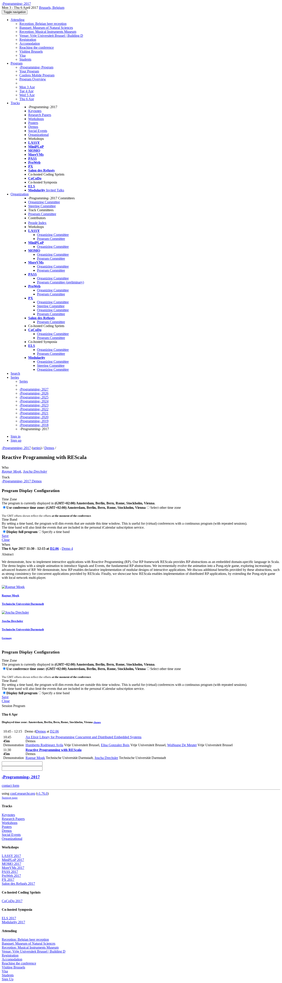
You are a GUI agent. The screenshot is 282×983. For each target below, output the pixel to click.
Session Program (13, 706)
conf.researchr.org (22, 793)
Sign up (16, 440)
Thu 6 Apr (26, 99)
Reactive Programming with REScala (54, 750)
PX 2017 (8, 879)
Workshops (36, 119)
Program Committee (42, 214)
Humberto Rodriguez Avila (44, 745)
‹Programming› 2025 (33, 397)
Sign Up (7, 979)
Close (6, 540)
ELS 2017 (9, 918)
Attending (17, 20)
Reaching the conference (36, 47)
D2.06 (54, 548)
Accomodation (29, 43)
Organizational (38, 135)
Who (5, 467)
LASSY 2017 (11, 856)
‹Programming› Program (36, 67)
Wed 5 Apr (27, 95)
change (97, 722)
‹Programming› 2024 (33, 401)
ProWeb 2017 (11, 875)
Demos (33, 127)
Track (6, 477)
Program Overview (32, 79)
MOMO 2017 (11, 864)
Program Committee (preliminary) (60, 282)
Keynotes (34, 111)
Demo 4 (67, 548)
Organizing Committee (44, 202)
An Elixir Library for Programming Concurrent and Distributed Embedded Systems (83, 737)
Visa (22, 55)
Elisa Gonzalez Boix (115, 745)
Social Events (37, 131)
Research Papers (39, 115)
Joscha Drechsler (35, 471)
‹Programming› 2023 (33, 405)
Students (25, 59)
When (6, 544)
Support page (10, 797)
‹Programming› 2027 (33, 389)
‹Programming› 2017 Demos (22, 481)
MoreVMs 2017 (13, 868)
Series (23, 381)
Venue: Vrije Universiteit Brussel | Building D (51, 35)
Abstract (7, 554)
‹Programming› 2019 (33, 421)
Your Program (29, 71)
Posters (33, 123)
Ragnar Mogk (11, 471)
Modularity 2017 (13, 922)
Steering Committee (42, 206)
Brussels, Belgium (51, 7)
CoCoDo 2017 (12, 901)
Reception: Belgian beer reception (43, 24)
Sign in (15, 436)
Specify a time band (56, 532)
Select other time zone (165, 507)
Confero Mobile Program (36, 75)
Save (5, 536)
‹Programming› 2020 (33, 417)
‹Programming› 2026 (33, 393)
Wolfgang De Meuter (182, 745)
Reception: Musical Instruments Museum (47, 31)
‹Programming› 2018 (33, 425)
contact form (10, 785)
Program (16, 63)
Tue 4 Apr (26, 91)
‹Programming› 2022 (33, 409)
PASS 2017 (10, 872)
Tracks (15, 103)
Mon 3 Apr (27, 87)
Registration (27, 39)
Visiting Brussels (31, 51)
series (37, 448)
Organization (20, 194)
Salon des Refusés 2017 (18, 883)
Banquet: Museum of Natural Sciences (46, 28)
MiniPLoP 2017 (13, 860)
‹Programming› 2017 (16, 448)
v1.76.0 (42, 793)
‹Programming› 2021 (33, 413)
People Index (37, 223)
